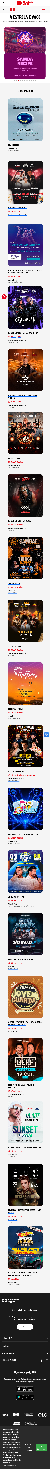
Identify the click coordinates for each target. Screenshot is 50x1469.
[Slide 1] (14, 80)
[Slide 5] (22, 80)
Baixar (44, 9)
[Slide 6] (24, 80)
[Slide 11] (33, 80)
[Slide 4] (20, 80)
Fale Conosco (25, 1327)
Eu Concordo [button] (41, 1447)
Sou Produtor (8, 1354)
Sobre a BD (7, 1338)
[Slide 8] (27, 80)
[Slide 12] (35, 80)
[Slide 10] (31, 80)
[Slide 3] (18, 80)
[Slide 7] (26, 80)
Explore (5, 1346)
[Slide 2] (16, 80)
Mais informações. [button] (10, 1465)
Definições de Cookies (29, 1447)
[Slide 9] (29, 80)
